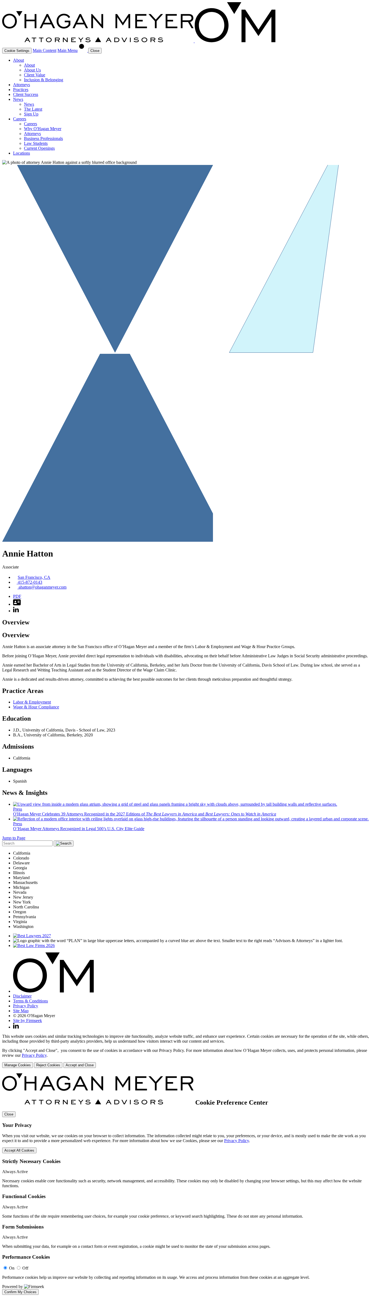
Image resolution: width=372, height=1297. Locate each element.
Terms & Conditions (30, 1001)
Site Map (21, 1010)
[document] (186, 1184)
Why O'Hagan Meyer (42, 128)
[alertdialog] (186, 1184)
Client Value (34, 75)
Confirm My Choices (20, 1292)
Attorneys (21, 84)
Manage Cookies (17, 1065)
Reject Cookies (48, 1065)
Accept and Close (80, 1065)
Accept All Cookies (19, 1150)
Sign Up (31, 114)
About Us (32, 70)
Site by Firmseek (27, 1020)
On (11, 1268)
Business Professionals (43, 138)
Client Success (25, 94)
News (18, 99)
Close (8, 1114)
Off (25, 1268)
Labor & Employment (32, 702)
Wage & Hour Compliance (36, 707)
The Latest (33, 109)
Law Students (36, 143)
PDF (17, 596)
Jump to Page (13, 838)
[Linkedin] (16, 1027)
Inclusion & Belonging (43, 79)
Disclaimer (22, 996)
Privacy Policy (25, 1006)
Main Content (44, 50)
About (18, 60)
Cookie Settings (16, 51)
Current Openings (39, 148)
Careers (19, 119)
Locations (21, 153)
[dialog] (186, 1051)
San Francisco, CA (34, 577)
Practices (20, 89)
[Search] (83, 50)
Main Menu (67, 50)
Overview (15, 622)
